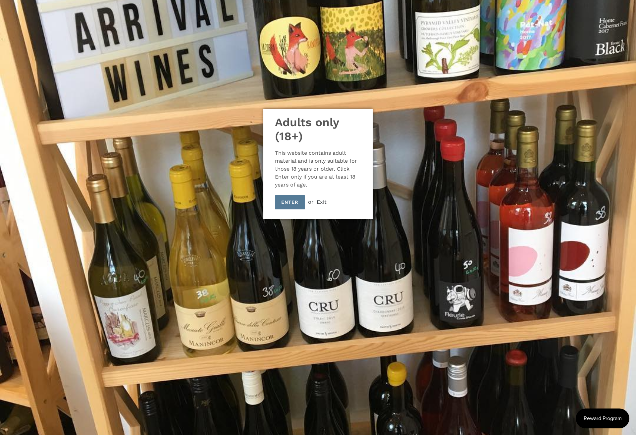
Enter (290, 202)
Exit (322, 202)
